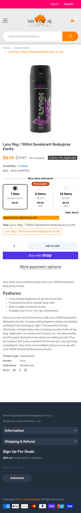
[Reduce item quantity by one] (7, 246)
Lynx (23, 360)
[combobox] (33, 36)
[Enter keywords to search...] (70, 36)
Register (69, 4)
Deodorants (27, 356)
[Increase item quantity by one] (21, 246)
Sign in (55, 4)
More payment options (40, 266)
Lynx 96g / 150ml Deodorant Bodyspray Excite (32, 231)
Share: (6, 370)
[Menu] (7, 20)
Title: (39, 225)
